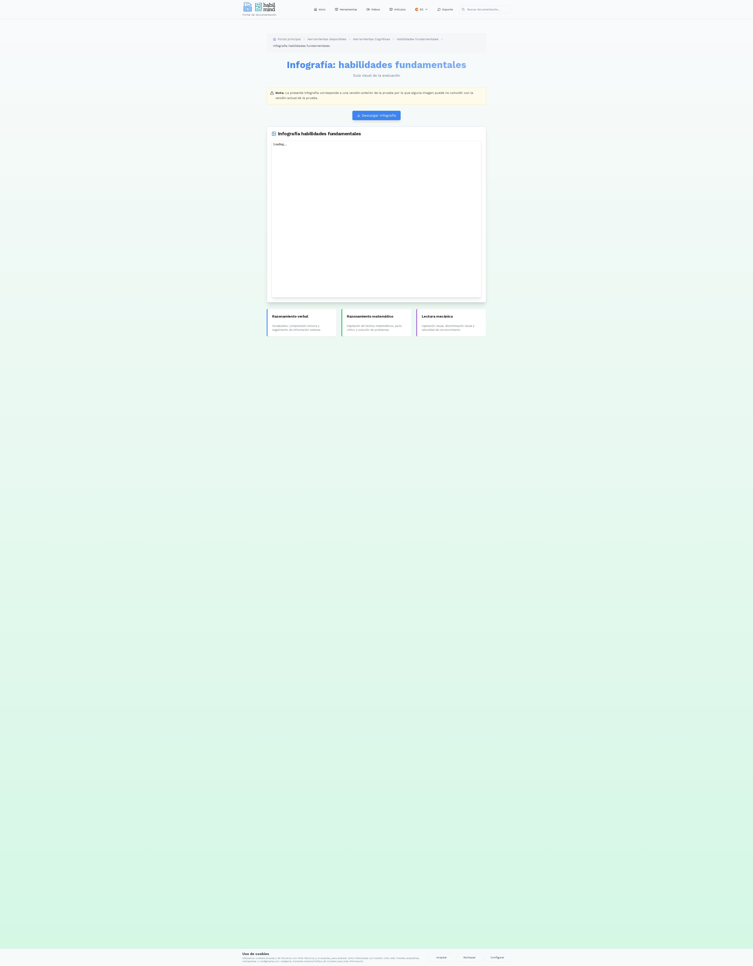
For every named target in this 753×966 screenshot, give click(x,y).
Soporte (447, 9)
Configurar (497, 957)
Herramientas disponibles (326, 39)
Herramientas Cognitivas (371, 39)
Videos (375, 9)
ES (421, 9)
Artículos (400, 9)
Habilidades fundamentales (417, 39)
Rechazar (469, 957)
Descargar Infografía (379, 115)
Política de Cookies (325, 961)
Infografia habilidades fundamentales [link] (301, 46)
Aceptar (441, 957)
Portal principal (289, 39)
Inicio (322, 9)
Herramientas (348, 9)
